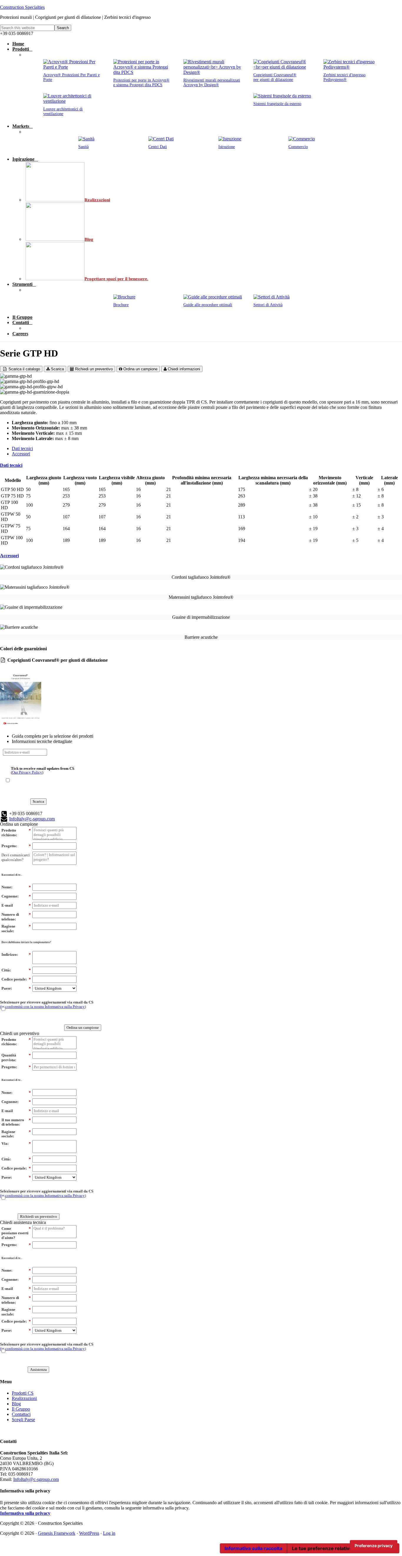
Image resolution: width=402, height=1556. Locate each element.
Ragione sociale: (16, 928)
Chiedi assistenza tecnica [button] (23, 1222)
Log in (109, 1533)
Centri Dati (157, 147)
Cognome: (16, 896)
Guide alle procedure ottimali (207, 305)
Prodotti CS (23, 1393)
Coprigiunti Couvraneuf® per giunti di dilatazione (274, 77)
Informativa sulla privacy (25, 1513)
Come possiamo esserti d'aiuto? (16, 1233)
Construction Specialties (22, 7)
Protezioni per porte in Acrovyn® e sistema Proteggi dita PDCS (141, 82)
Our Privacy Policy (27, 772)
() (42, 770)
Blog (16, 1403)
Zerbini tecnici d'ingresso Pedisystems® (344, 77)
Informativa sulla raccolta (253, 1548)
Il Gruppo (21, 1408)
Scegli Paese (23, 1419)
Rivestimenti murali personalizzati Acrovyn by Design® (211, 82)
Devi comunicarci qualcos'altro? (15, 857)
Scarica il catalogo (23, 369)
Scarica (57, 369)
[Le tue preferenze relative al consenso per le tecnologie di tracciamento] (373, 1545)
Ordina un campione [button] (19, 824)
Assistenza (38, 1369)
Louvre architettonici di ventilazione (63, 111)
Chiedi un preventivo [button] (19, 1033)
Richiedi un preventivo (93, 369)
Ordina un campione (139, 369)
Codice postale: (16, 979)
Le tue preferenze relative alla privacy (335, 1548)
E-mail (16, 905)
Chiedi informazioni (183, 369)
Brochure (121, 305)
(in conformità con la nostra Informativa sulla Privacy (42, 1006)
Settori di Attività (268, 305)
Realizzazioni (24, 1398)
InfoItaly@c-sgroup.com (32, 818)
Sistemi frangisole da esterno (277, 104)
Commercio (298, 147)
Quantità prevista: (16, 1057)
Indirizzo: (16, 954)
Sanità (83, 147)
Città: (16, 970)
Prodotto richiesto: (16, 832)
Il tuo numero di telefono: (16, 1122)
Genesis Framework (56, 1533)
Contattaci (21, 1414)
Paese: (16, 988)
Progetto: (16, 846)
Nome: (16, 887)
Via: (16, 1143)
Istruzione (226, 147)
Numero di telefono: (16, 916)
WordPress (89, 1533)
